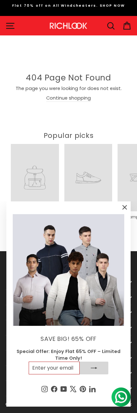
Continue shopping (68, 98)
